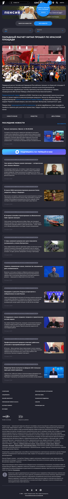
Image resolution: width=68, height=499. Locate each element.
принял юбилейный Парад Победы (29, 99)
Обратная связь (39, 394)
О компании (5, 391)
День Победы (56, 116)
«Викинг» (57, 443)
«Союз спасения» (41, 443)
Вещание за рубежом (24, 419)
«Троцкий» (5, 445)
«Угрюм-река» (50, 443)
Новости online (12, 116)
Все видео (5, 409)
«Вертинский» (19, 445)
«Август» (16, 443)
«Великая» (11, 445)
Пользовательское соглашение (44, 391)
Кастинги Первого (7, 405)
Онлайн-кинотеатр (7, 398)
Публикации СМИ (39, 405)
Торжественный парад (10, 95)
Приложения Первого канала (10, 401)
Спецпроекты (5, 394)
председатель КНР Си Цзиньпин (23, 105)
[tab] (25, 23)
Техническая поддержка (42, 398)
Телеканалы (16, 470)
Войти (62, 2)
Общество (34, 116)
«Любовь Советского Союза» (27, 443)
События (37, 401)
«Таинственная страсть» (30, 445)
